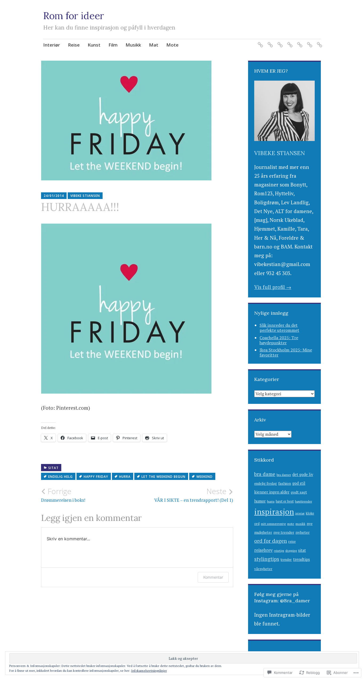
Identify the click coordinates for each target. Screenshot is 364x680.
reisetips (279, 551)
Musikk (133, 45)
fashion (284, 483)
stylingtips (266, 558)
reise (292, 541)
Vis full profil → (272, 287)
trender (286, 559)
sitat (302, 550)
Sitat (53, 468)
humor (260, 501)
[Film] (289, 42)
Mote (172, 45)
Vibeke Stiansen (85, 195)
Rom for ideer (73, 16)
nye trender (283, 532)
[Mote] (318, 42)
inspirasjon (274, 512)
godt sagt (299, 492)
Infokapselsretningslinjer (149, 671)
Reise (74, 45)
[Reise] (269, 42)
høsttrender (303, 501)
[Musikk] (299, 42)
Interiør (51, 45)
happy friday (96, 476)
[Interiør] (259, 42)
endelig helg (60, 476)
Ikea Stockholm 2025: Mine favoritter (286, 352)
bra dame (264, 474)
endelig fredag (265, 483)
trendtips (301, 559)
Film (113, 45)
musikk (300, 524)
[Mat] (308, 42)
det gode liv (302, 474)
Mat (153, 45)
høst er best (285, 501)
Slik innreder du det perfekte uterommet (279, 327)
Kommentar (213, 577)
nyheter (303, 532)
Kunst (94, 45)
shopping (291, 551)
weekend (204, 476)
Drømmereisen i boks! (63, 495)
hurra (125, 476)
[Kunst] (279, 42)
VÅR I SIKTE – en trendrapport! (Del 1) (193, 495)
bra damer (284, 474)
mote (290, 524)
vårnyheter (263, 568)
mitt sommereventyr (273, 524)
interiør (300, 513)
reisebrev (263, 550)
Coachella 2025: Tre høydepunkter (279, 340)
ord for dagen (270, 540)
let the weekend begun (163, 476)
